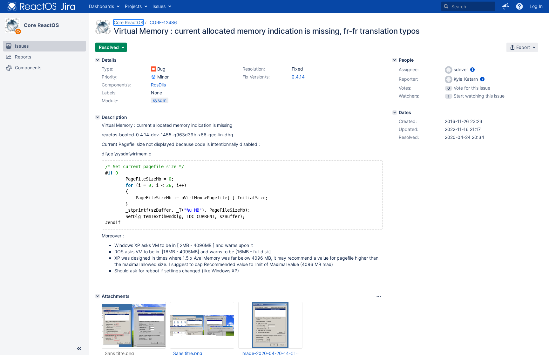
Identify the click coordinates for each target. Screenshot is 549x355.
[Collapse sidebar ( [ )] (79, 348)
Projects (133, 6)
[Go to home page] (41, 6)
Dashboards (101, 6)
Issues (159, 6)
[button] (505, 6)
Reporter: (408, 79)
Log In (536, 6)
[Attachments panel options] (379, 296)
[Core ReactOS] (12, 25)
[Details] (97, 60)
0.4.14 (298, 76)
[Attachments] (97, 296)
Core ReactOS (41, 25)
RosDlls (158, 84)
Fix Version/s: (256, 76)
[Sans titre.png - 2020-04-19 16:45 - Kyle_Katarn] (134, 325)
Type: (107, 69)
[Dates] (394, 112)
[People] (394, 60)
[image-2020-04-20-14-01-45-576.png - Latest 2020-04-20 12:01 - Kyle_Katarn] (270, 325)
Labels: (109, 92)
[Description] (97, 117)
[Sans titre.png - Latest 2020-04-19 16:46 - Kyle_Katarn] (202, 325)
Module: (110, 100)
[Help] (519, 6)
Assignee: (409, 69)
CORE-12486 (163, 22)
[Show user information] (472, 69)
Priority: (110, 76)
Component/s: (116, 84)
